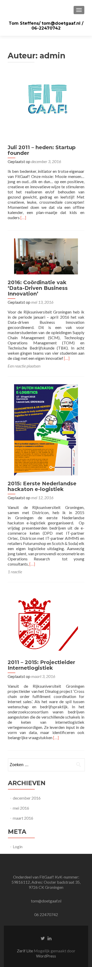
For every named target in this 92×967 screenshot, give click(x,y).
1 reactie (15, 571)
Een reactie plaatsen (24, 365)
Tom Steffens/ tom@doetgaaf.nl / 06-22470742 (46, 26)
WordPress (46, 955)
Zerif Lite (25, 950)
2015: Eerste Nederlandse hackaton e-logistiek (42, 486)
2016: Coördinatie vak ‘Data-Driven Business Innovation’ (38, 288)
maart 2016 (23, 818)
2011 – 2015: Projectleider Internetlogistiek (41, 665)
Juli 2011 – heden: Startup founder (42, 150)
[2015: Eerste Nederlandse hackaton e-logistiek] (46, 429)
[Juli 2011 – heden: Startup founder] (46, 106)
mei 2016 (21, 807)
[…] (23, 217)
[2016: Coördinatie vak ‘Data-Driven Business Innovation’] (46, 255)
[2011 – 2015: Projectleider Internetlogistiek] (46, 621)
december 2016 (27, 797)
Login (17, 846)
